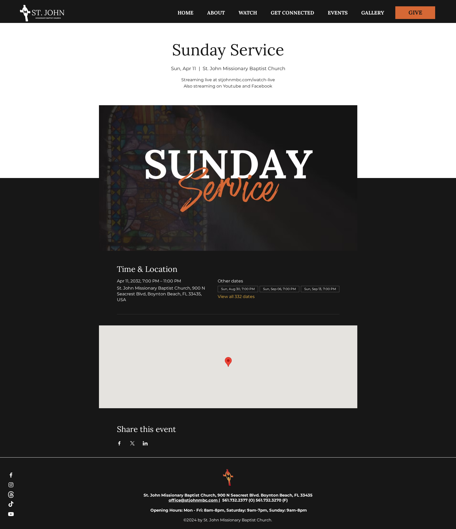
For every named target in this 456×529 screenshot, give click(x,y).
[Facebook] (11, 475)
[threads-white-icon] (11, 494)
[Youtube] (11, 514)
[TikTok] (11, 504)
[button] (292, 13)
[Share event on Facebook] (119, 443)
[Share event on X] (132, 443)
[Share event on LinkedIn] (145, 443)
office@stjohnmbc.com (194, 500)
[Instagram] (11, 485)
